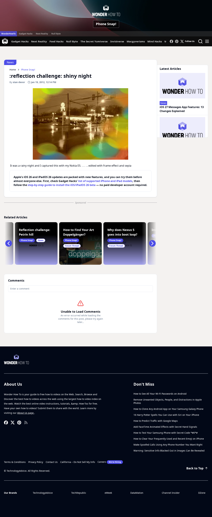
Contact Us (52, 462)
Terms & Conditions (15, 462)
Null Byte (56, 33)
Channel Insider (171, 492)
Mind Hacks (154, 41)
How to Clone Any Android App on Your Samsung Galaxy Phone (168, 408)
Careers (109, 461)
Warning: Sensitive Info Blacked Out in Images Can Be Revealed (169, 450)
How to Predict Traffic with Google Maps (155, 420)
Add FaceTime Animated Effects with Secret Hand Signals (165, 426)
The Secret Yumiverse (94, 41)
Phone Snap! (106, 24)
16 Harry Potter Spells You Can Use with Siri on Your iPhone (166, 414)
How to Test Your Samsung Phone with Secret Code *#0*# (165, 432)
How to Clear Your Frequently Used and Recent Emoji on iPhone (168, 438)
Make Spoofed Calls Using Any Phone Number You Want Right (167, 444)
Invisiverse (117, 41)
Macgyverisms (136, 41)
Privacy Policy (35, 462)
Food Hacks (56, 41)
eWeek (108, 492)
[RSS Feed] (26, 423)
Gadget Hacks (25, 33)
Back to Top (194, 468)
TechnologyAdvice (43, 492)
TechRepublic (78, 492)
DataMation (136, 492)
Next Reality (42, 33)
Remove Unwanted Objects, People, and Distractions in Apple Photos (167, 401)
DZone (201, 492)
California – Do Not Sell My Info (77, 462)
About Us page (25, 412)
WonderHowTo (8, 33)
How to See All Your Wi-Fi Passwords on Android (159, 393)
